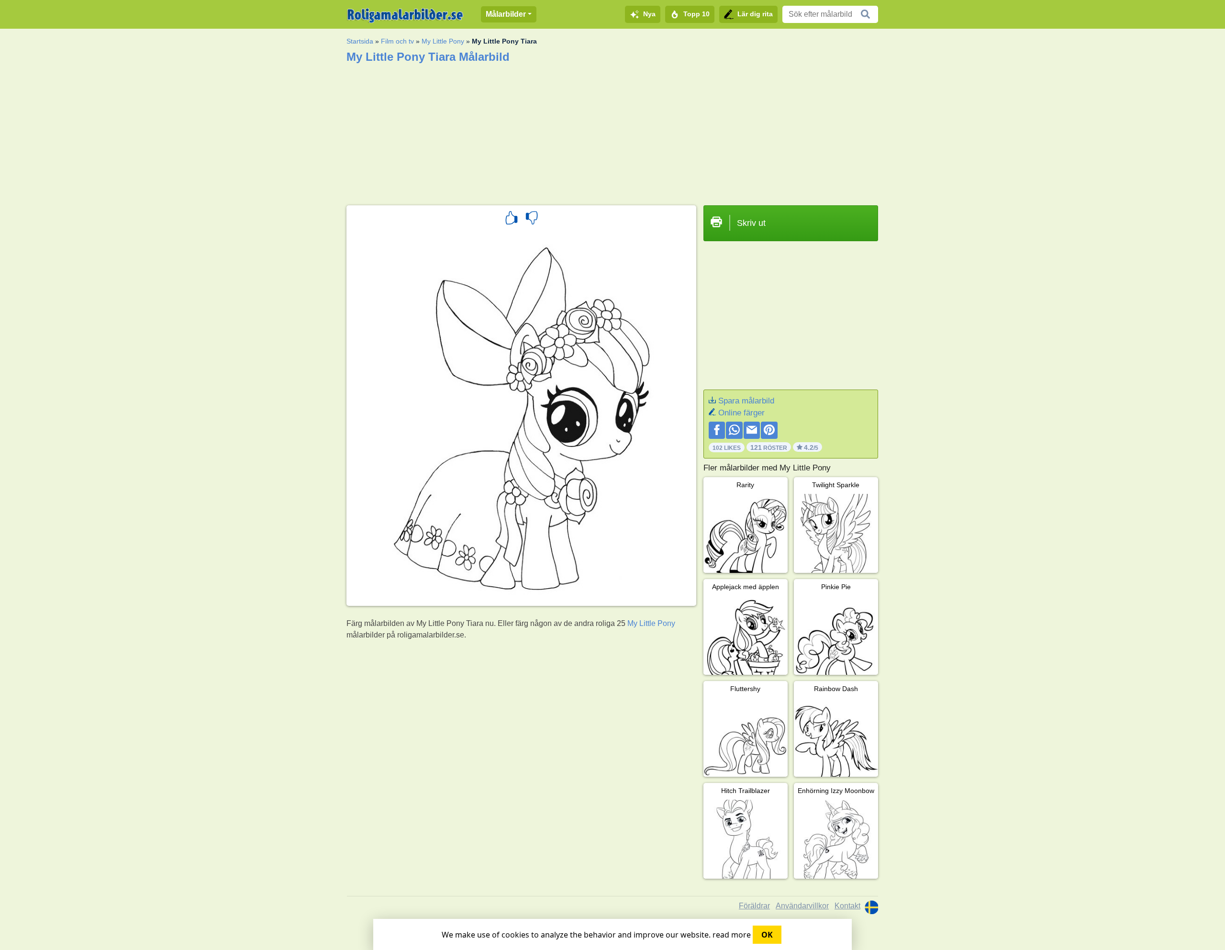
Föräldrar (754, 906)
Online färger (741, 412)
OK (767, 934)
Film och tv (397, 41)
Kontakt (847, 906)
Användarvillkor (802, 906)
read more (732, 934)
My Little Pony (443, 41)
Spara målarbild (746, 400)
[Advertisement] (612, 131)
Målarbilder (506, 14)
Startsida (359, 41)
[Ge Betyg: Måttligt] (532, 219)
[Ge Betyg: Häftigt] (511, 219)
